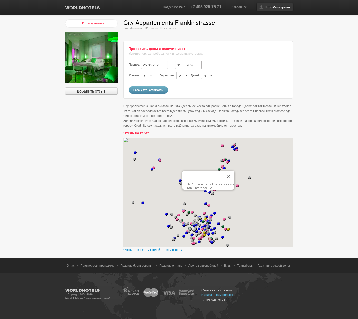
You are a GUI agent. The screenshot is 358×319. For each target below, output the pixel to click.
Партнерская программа (97, 265)
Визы (227, 265)
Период (134, 64)
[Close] (228, 176)
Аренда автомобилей (203, 265)
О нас (71, 265)
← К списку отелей (91, 23)
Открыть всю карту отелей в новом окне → (152, 249)
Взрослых (167, 75)
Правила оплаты (171, 265)
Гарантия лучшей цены (273, 265)
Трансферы (245, 265)
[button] (237, 185)
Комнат (134, 75)
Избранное (239, 7)
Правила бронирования (136, 265)
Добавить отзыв (91, 91)
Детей (195, 75)
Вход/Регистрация (278, 7)
